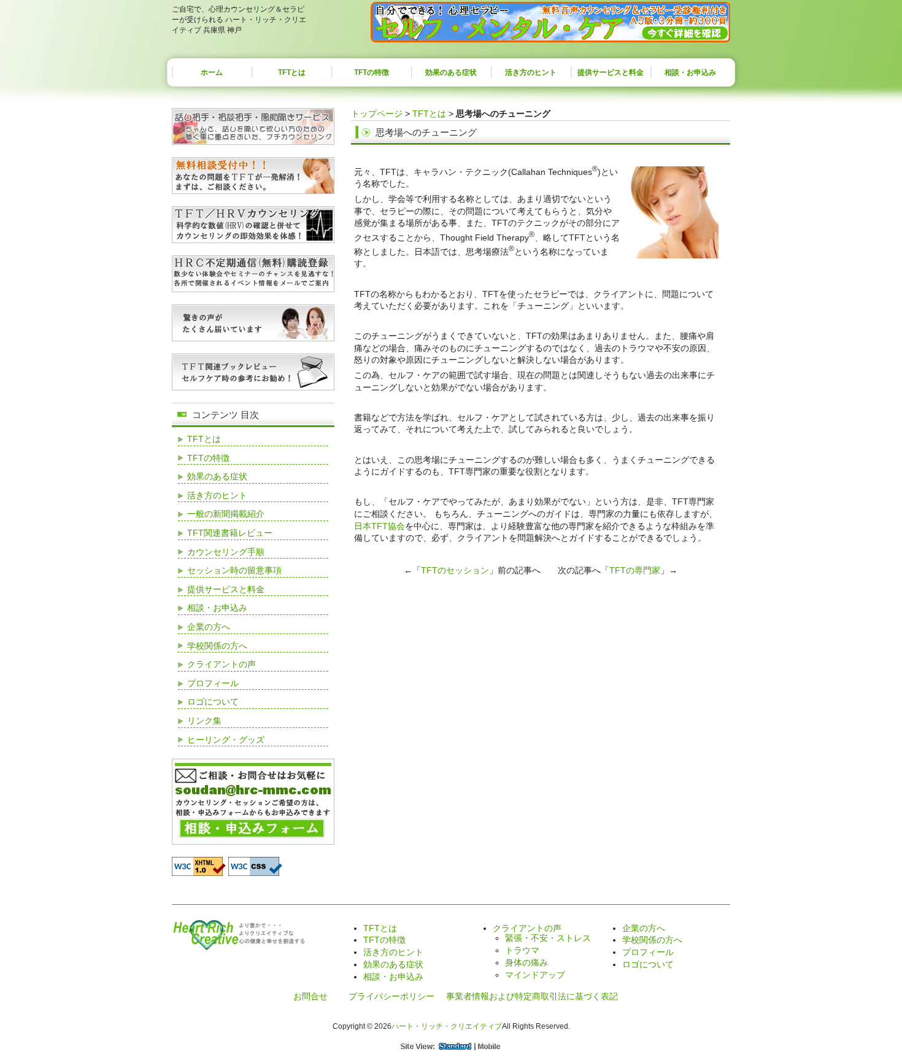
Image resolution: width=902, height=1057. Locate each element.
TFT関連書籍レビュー (229, 533)
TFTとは (292, 72)
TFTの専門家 (634, 570)
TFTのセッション (455, 570)
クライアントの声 (221, 664)
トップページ (377, 113)
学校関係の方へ (217, 646)
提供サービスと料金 (610, 72)
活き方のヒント (531, 72)
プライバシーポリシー (391, 996)
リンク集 (204, 721)
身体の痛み (526, 962)
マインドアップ (535, 975)
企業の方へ (208, 627)
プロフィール (213, 683)
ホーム (212, 72)
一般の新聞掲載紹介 (225, 514)
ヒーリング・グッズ (225, 740)
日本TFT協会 (379, 526)
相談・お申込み (690, 72)
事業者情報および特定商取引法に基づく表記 (532, 996)
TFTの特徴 (371, 72)
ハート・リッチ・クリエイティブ (446, 1026)
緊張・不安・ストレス (548, 938)
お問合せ (310, 996)
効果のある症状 (451, 72)
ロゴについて (213, 702)
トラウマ (522, 950)
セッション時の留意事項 (234, 570)
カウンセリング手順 (225, 552)
